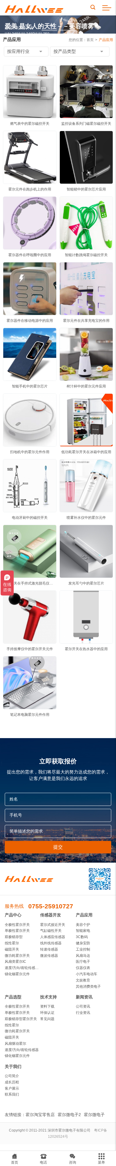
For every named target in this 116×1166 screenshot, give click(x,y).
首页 (90, 40)
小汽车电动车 (86, 974)
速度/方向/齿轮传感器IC (22, 968)
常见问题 (47, 1019)
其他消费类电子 (88, 986)
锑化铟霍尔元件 (17, 974)
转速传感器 (49, 949)
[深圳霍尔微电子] (34, 8)
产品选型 (13, 997)
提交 (58, 847)
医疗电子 (83, 961)
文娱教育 (83, 980)
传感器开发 (50, 915)
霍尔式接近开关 (52, 925)
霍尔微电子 (94, 1114)
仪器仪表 (83, 968)
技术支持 (48, 997)
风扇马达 (83, 956)
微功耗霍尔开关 (17, 956)
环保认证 (47, 1013)
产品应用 (106, 40)
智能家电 (83, 931)
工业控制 (83, 949)
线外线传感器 (51, 943)
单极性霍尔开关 (17, 931)
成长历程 (12, 1082)
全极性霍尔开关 (17, 925)
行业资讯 (83, 1013)
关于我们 (13, 1066)
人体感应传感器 (52, 937)
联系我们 (12, 1094)
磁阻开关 (12, 949)
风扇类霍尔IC (15, 961)
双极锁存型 (14, 937)
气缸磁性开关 (51, 931)
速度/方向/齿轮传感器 (22, 1050)
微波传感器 (49, 956)
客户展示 (12, 1088)
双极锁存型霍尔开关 (21, 1019)
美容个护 (83, 925)
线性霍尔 (12, 943)
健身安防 (83, 943)
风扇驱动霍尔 (15, 1043)
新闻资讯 (84, 997)
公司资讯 (83, 1006)
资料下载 (47, 1006)
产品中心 (13, 915)
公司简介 (12, 1076)
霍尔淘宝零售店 (40, 1114)
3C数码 (82, 937)
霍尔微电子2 (69, 1114)
